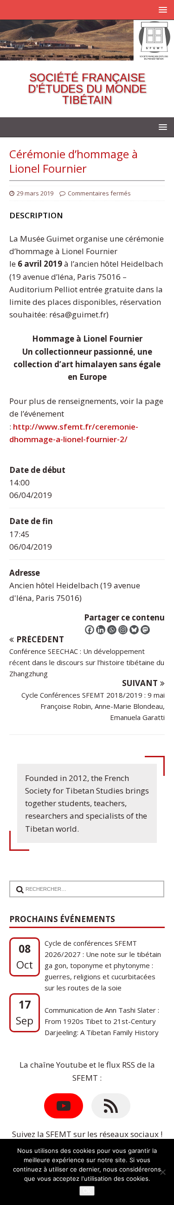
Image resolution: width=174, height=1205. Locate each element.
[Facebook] (89, 629)
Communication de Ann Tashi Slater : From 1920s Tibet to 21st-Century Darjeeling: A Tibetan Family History (102, 1010)
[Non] (162, 1172)
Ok (87, 1190)
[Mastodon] (145, 629)
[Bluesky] (134, 629)
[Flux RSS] (110, 1105)
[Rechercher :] (83, 882)
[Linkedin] (100, 629)
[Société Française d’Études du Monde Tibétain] (87, 54)
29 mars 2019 (35, 193)
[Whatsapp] (111, 629)
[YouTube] (63, 1105)
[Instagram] (123, 629)
